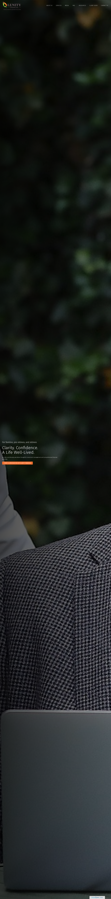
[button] (49, 5)
